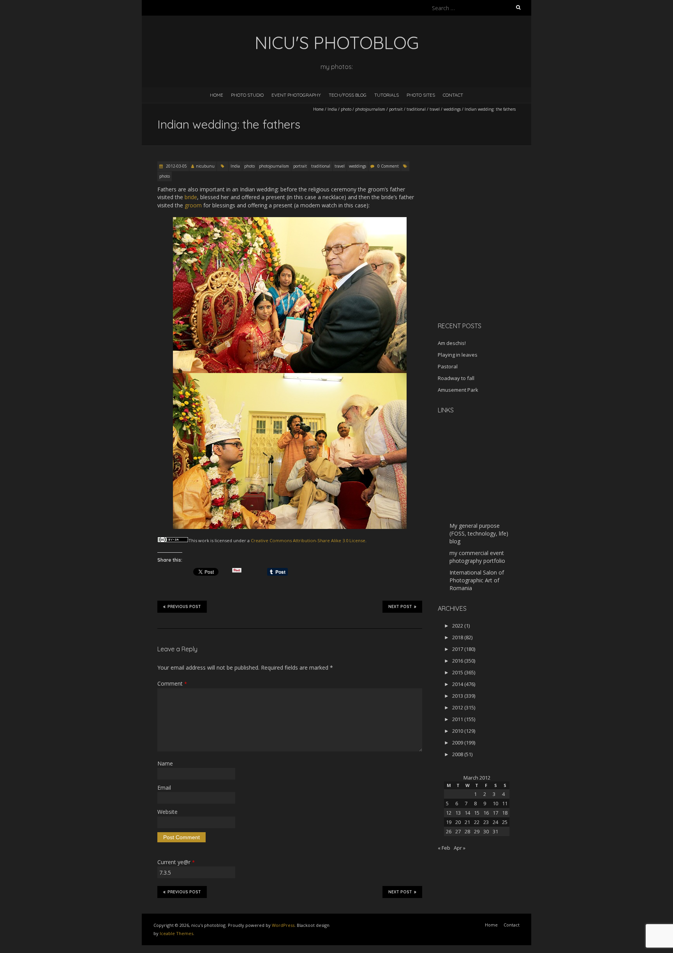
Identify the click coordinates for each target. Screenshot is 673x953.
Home (216, 95)
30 (486, 831)
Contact (453, 95)
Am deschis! (452, 343)
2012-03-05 (176, 166)
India (332, 109)
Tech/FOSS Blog (347, 95)
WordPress (283, 925)
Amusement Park (458, 389)
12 (448, 812)
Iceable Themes (176, 933)
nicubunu (205, 166)
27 (458, 831)
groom (193, 205)
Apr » (459, 847)
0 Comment (388, 166)
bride (191, 197)
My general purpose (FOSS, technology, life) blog (478, 533)
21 (467, 822)
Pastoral (448, 366)
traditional (416, 109)
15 (476, 812)
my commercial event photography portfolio (477, 556)
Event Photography (296, 95)
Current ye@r (176, 862)
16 (486, 812)
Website (167, 811)
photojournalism (370, 109)
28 (467, 831)
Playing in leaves (457, 354)
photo (346, 109)
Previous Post (184, 606)
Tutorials (386, 95)
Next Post (400, 606)
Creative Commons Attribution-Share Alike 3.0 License (308, 540)
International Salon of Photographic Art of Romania (476, 580)
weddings (452, 109)
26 (448, 831)
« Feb (444, 847)
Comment (172, 683)
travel (435, 109)
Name (165, 763)
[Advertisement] (486, 260)
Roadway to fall (456, 378)
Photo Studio (247, 95)
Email (164, 787)
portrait (396, 109)
